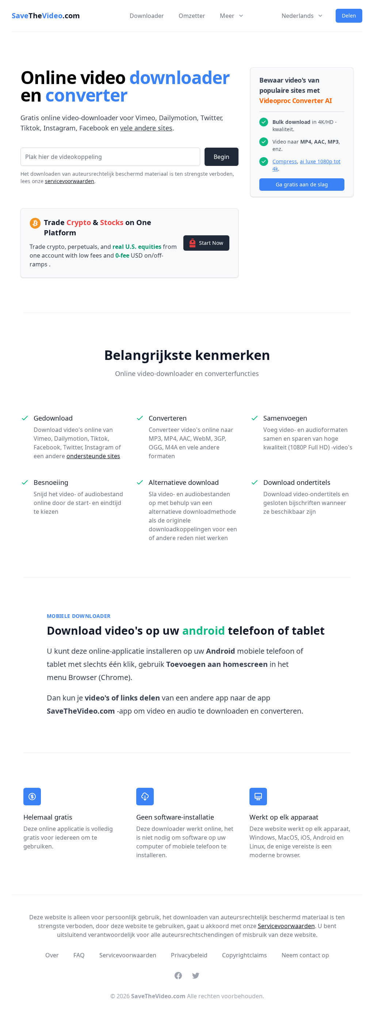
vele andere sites (146, 128)
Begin (221, 157)
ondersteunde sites (93, 456)
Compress (284, 161)
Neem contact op (305, 955)
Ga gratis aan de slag (302, 184)
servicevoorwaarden (69, 181)
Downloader (147, 16)
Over (52, 955)
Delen (349, 15)
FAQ (79, 955)
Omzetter (192, 16)
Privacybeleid (189, 955)
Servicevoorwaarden (286, 926)
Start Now (211, 242)
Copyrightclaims (244, 955)
